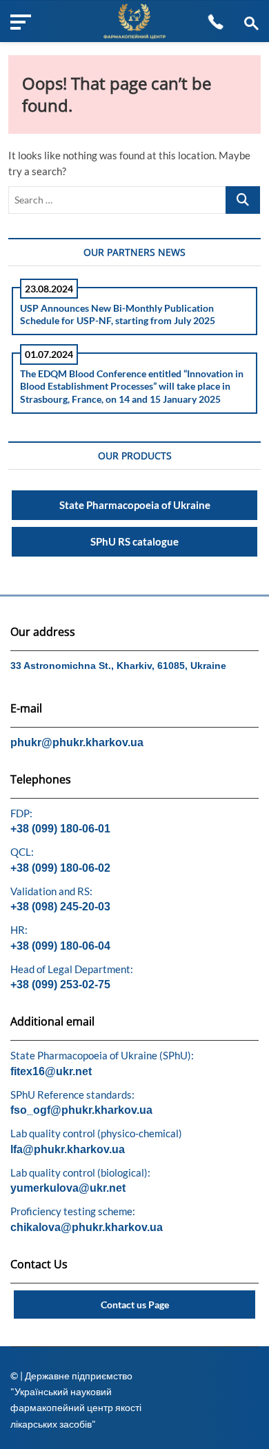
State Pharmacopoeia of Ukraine (134, 505)
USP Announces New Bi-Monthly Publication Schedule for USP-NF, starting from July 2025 (117, 314)
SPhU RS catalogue (134, 541)
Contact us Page (135, 1304)
